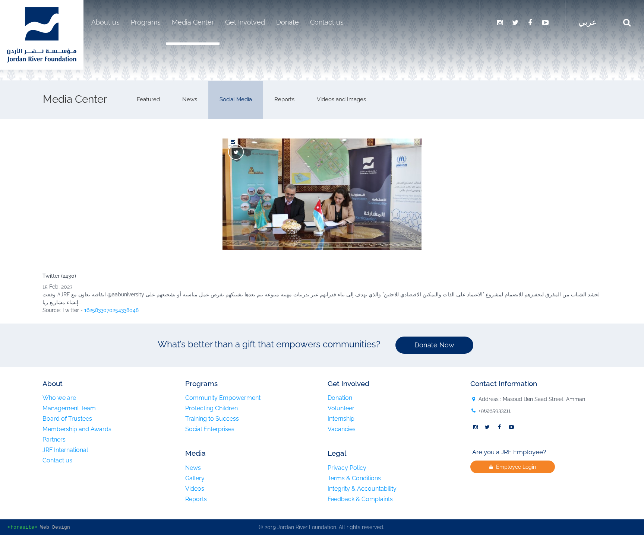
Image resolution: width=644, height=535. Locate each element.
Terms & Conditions (354, 478)
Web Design (55, 527)
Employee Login (515, 467)
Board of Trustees (67, 418)
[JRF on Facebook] (530, 22)
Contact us (327, 22)
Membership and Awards (76, 429)
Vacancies (342, 429)
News (189, 99)
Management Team (69, 408)
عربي (587, 22)
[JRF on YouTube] (545, 22)
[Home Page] (42, 34)
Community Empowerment (223, 398)
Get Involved (245, 22)
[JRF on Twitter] (515, 22)
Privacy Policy (347, 468)
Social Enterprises (209, 429)
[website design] (38, 527)
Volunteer (341, 408)
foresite (22, 527)
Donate (287, 22)
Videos (194, 488)
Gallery (195, 478)
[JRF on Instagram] (499, 22)
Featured (148, 99)
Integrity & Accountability (362, 488)
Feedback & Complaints (360, 499)
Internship (341, 418)
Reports (284, 99)
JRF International (65, 450)
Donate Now (434, 345)
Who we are (59, 398)
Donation (340, 398)
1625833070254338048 (111, 310)
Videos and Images (341, 99)
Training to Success (212, 418)
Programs (146, 22)
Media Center (193, 22)
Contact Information (503, 383)
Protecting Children (211, 408)
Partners (54, 439)
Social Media (236, 99)
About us (105, 22)
